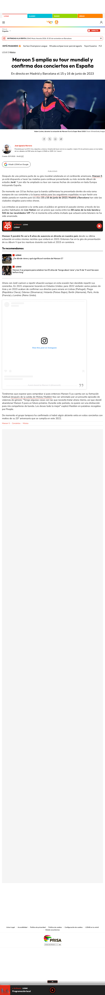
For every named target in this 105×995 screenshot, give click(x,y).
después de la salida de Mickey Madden (31, 396)
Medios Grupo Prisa (52, 944)
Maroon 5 (6, 423)
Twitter (49, 139)
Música (12, 52)
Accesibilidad (22, 927)
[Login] (101, 22)
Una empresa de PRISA (52, 938)
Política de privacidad (38, 927)
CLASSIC (32, 16)
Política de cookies (55, 927)
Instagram (37, 896)
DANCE (56, 16)
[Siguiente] (101, 46)
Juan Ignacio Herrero (23, 146)
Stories (68, 896)
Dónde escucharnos (52, 930)
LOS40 (6, 16)
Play (52, 990)
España (5, 31)
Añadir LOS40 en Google (18, 164)
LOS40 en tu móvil (92, 927)
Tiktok (42, 896)
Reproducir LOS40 (99, 226)
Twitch (63, 896)
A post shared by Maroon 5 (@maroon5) (44, 385)
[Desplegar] (52, 981)
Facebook (44, 139)
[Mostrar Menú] (3, 22)
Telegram (61, 139)
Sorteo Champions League (35, 46)
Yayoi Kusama (90, 46)
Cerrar (101, 38)
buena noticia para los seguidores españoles (56, 194)
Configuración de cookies (74, 927)
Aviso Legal (10, 927)
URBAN (82, 16)
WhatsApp (55, 139)
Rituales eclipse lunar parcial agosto (65, 46)
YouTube (47, 896)
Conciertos (16, 423)
